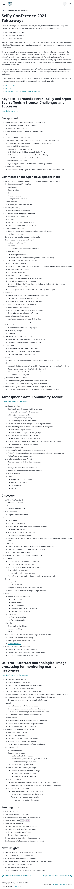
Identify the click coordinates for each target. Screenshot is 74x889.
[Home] (3, 11)
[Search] (64, 4)
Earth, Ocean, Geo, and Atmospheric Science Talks (23, 91)
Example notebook (14, 644)
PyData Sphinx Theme (59, 884)
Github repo (23, 402)
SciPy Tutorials (10, 85)
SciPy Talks (8, 88)
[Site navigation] (4, 4)
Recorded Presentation (10, 675)
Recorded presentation (10, 111)
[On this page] (70, 4)
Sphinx (14, 886)
